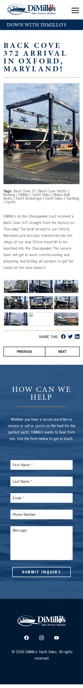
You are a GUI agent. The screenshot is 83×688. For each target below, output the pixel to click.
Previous (24, 351)
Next (62, 351)
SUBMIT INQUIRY (41, 572)
